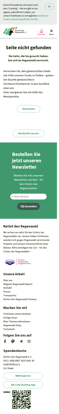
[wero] (6, 392)
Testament (9, 329)
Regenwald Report (17, 284)
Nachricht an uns (28, 133)
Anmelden (30, 206)
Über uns (7, 280)
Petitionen (17, 313)
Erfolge (10, 317)
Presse (7, 291)
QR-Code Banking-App (23, 384)
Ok (49, 6)
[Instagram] (29, 342)
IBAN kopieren (23, 375)
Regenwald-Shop (12, 325)
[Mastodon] (13, 342)
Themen (16, 321)
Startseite (28, 109)
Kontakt (7, 287)
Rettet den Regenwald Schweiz (20, 299)
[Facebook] (5, 342)
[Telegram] (21, 342)
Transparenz (9, 295)
